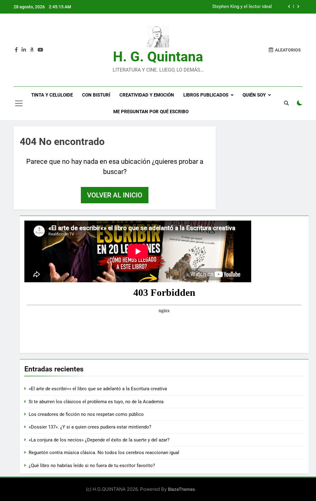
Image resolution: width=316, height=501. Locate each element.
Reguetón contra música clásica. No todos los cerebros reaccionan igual (104, 452)
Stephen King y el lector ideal (242, 6)
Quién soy (254, 95)
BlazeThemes (181, 489)
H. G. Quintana (158, 56)
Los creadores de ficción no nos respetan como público (86, 414)
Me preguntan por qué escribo (151, 111)
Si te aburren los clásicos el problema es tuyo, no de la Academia (96, 401)
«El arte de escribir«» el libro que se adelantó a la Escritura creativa (98, 388)
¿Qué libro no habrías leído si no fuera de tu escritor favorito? (92, 465)
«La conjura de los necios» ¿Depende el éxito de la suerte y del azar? (99, 440)
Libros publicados (205, 95)
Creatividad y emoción (146, 95)
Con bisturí (96, 95)
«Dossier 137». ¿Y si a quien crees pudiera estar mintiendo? (90, 427)
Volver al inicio (114, 195)
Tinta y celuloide (52, 95)
